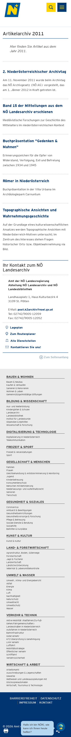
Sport (9, 455)
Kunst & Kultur (13, 541)
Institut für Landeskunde (18, 418)
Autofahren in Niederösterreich (21, 629)
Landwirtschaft (13, 562)
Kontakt (46, 702)
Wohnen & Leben (14, 391)
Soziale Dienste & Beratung (19, 522)
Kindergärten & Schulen (18, 409)
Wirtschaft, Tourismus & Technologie (24, 685)
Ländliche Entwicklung (17, 565)
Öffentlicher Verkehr (16, 651)
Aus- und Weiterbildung (17, 406)
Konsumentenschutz (16, 482)
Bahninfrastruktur (15, 632)
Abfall (9, 583)
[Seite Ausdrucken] (6, 732)
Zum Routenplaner (23, 334)
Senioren (10, 492)
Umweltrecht (12, 602)
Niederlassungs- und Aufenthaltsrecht (25, 489)
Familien (10, 467)
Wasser (9, 608)
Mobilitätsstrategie (15, 648)
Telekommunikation (15, 440)
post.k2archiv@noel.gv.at (35, 309)
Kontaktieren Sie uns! (26, 347)
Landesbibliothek (14, 415)
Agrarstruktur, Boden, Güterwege (22, 552)
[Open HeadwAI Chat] (60, 726)
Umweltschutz (13, 605)
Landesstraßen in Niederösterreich (23, 626)
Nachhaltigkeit (13, 596)
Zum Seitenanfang (55, 357)
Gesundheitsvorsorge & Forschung (23, 516)
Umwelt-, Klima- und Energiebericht (23, 580)
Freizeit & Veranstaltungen (19, 452)
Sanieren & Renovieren (17, 388)
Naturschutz (12, 599)
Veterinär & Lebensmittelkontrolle (22, 568)
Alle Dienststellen (23, 341)
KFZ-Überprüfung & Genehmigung (23, 639)
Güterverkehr (12, 636)
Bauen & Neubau (14, 381)
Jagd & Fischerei (14, 559)
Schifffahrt (11, 654)
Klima (9, 589)
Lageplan (16, 327)
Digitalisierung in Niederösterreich (23, 437)
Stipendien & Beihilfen (17, 421)
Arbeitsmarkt (12, 669)
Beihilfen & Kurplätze (16, 529)
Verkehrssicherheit (15, 657)
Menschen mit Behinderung (19, 485)
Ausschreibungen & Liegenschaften (23, 672)
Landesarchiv (12, 412)
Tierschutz (11, 495)
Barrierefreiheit (23, 698)
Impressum (27, 702)
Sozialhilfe (11, 525)
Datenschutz (51, 698)
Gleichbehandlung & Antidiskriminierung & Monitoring (32, 473)
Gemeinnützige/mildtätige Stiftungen (24, 394)
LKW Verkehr (12, 642)
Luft (8, 592)
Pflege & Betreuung (15, 519)
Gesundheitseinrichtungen (19, 513)
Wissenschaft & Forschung (19, 425)
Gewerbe (10, 676)
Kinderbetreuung (14, 479)
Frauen (9, 470)
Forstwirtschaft (13, 556)
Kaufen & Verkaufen (16, 385)
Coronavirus (12, 507)
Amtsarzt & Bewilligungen (19, 510)
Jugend (10, 476)
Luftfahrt (10, 645)
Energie (10, 586)
